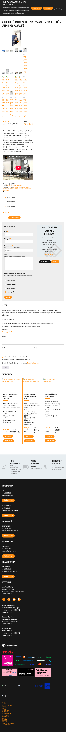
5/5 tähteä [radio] (11, 332)
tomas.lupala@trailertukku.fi (9, 551)
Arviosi (4, 337)
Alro (23, 187)
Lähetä (8, 297)
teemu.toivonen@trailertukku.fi (10, 531)
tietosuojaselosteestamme (8, 14)
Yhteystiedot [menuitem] (5, 708)
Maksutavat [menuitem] (4, 720)
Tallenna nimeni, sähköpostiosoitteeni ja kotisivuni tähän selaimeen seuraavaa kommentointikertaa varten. (16, 358)
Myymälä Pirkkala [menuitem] (6, 713)
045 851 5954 (7, 569)
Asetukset (58, 8)
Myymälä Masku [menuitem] (5, 710)
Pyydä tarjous (8, 441)
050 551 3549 (7, 528)
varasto (5, 190)
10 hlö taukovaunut (11, 185)
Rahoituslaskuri (45, 261)
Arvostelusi (4, 329)
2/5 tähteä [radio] (5, 332)
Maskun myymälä (11, 280)
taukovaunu (21, 189)
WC (8, 190)
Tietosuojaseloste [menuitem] (6, 724)
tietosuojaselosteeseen (33, 363)
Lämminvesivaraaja (13, 189)
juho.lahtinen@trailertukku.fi (9, 571)
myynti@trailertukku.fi (7, 495)
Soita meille (8, 436)
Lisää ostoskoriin (14, 217)
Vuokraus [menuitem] (4, 704)
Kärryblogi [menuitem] (4, 721)
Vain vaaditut (48, 8)
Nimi (3, 348)
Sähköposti (37, 348)
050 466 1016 (7, 548)
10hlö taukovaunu (17, 187)
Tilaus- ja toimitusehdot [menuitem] (8, 723)
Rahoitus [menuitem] (4, 718)
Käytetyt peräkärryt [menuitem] (7, 705)
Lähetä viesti (7, 500)
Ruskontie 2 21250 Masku (8, 589)
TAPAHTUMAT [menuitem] (4, 707)
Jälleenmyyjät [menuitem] (5, 716)
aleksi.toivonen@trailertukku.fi (10, 510)
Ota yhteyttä (49, 254)
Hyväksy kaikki (37, 8)
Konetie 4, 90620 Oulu (7, 631)
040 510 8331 (7, 493)
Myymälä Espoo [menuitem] (5, 712)
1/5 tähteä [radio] (3, 332)
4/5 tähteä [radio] (9, 332)
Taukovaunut (19, 185)
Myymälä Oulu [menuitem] (5, 715)
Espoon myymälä (11, 288)
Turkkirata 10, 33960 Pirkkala (9, 619)
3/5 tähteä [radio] (7, 332)
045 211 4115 (7, 508)
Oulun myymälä (10, 292)
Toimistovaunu (28, 189)
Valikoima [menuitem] (4, 702)
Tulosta (55, 261)
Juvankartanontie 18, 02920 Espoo (10, 608)
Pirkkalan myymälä (11, 284)
